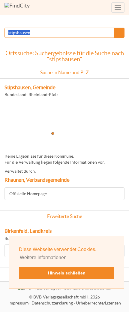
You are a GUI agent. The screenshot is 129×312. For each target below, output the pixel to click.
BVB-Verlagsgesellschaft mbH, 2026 (66, 297)
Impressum (18, 303)
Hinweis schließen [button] (67, 273)
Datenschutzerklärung (52, 303)
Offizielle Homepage (28, 193)
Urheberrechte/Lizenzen (98, 303)
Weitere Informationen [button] (43, 257)
